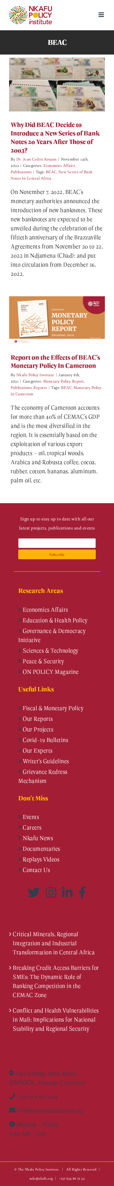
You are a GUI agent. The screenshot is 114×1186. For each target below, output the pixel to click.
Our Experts (37, 750)
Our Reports (37, 718)
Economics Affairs (59, 165)
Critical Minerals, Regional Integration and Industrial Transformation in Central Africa (54, 943)
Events (30, 816)
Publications (21, 171)
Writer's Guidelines (45, 761)
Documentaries (41, 848)
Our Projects (38, 729)
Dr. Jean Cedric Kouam (36, 158)
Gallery (66, 84)
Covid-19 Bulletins (45, 739)
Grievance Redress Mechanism (42, 776)
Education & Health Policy (55, 620)
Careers (32, 827)
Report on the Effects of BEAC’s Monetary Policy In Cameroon (48, 320)
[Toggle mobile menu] (101, 15)
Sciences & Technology (50, 650)
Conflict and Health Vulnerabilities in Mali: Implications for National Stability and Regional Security (56, 1019)
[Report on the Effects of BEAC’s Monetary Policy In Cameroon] (57, 320)
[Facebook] (82, 892)
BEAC (51, 171)
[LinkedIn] (68, 892)
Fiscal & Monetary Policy (53, 708)
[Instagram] (52, 892)
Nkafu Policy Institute (35, 374)
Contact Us (36, 869)
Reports (40, 387)
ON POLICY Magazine (50, 671)
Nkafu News (37, 838)
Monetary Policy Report (63, 381)
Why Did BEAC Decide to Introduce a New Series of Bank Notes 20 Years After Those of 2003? (48, 84)
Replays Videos (41, 859)
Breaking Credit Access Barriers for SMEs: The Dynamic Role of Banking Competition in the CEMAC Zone (56, 981)
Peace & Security (43, 661)
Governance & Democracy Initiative (51, 635)
